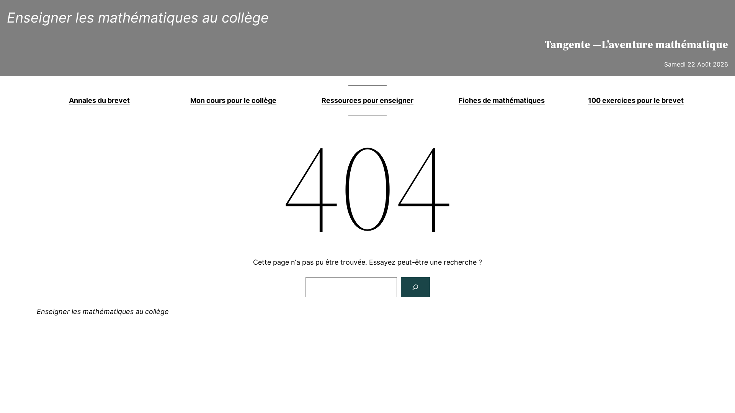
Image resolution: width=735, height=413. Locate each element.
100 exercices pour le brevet (636, 100)
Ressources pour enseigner (367, 100)
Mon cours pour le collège (233, 100)
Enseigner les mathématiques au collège (138, 17)
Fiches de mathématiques (502, 100)
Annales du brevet (99, 100)
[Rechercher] (415, 287)
